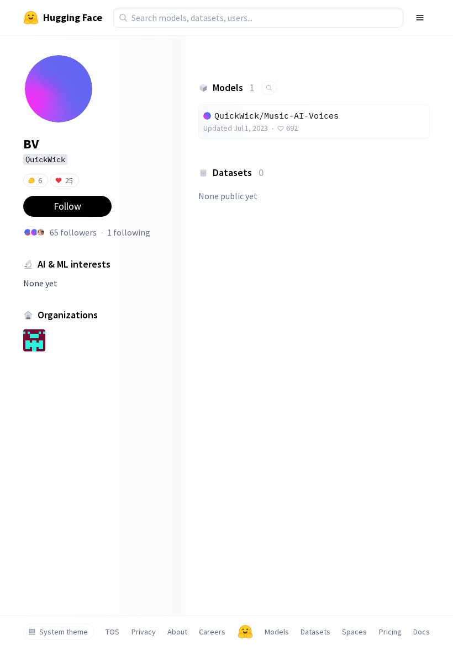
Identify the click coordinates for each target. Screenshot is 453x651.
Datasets (315, 632)
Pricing (390, 632)
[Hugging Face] (245, 631)
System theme (63, 632)
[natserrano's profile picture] (40, 232)
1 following (128, 232)
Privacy (143, 632)
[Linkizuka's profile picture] (34, 232)
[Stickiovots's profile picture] (27, 232)
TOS (112, 632)
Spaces (354, 632)
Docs (421, 632)
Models (277, 632)
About (177, 632)
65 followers (73, 232)
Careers (212, 632)
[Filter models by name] (269, 88)
